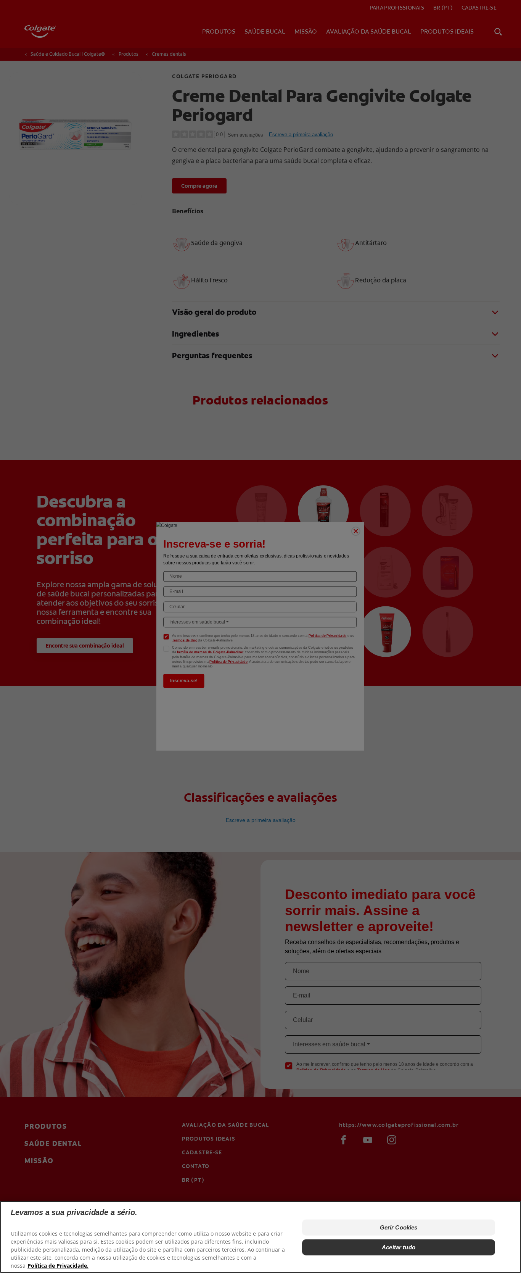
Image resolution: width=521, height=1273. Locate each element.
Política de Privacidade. (57, 1265)
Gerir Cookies (399, 1227)
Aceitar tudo (398, 1247)
